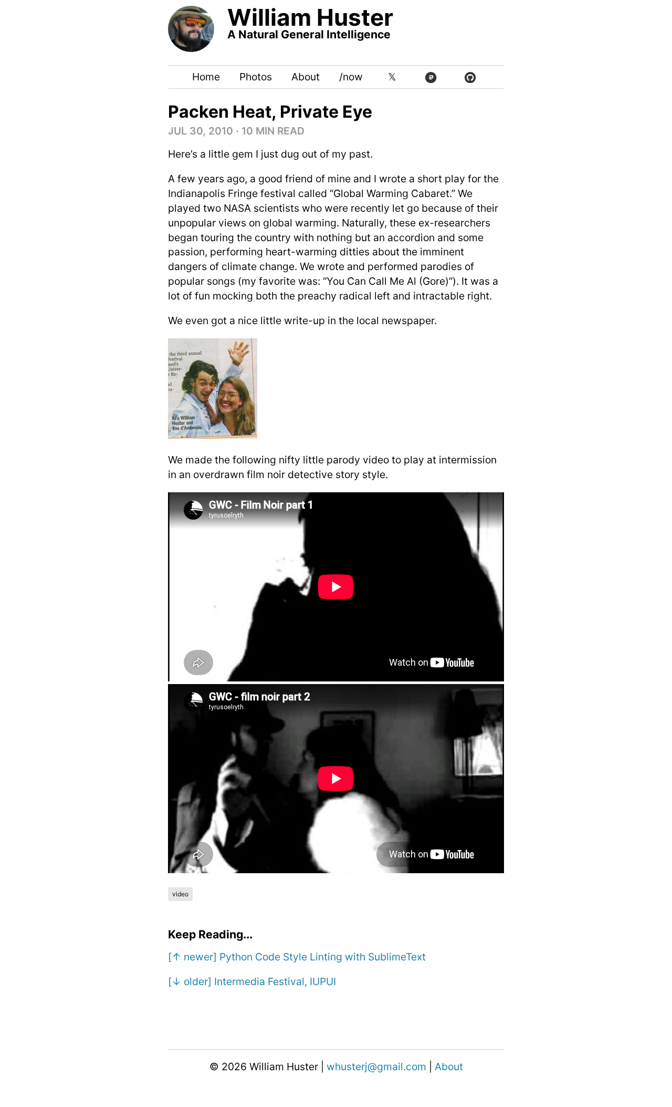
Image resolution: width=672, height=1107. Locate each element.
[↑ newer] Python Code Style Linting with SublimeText (297, 956)
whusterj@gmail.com (376, 1066)
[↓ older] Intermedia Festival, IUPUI (252, 981)
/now (351, 76)
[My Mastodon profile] (430, 77)
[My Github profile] (470, 77)
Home (206, 76)
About (305, 76)
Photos (255, 76)
